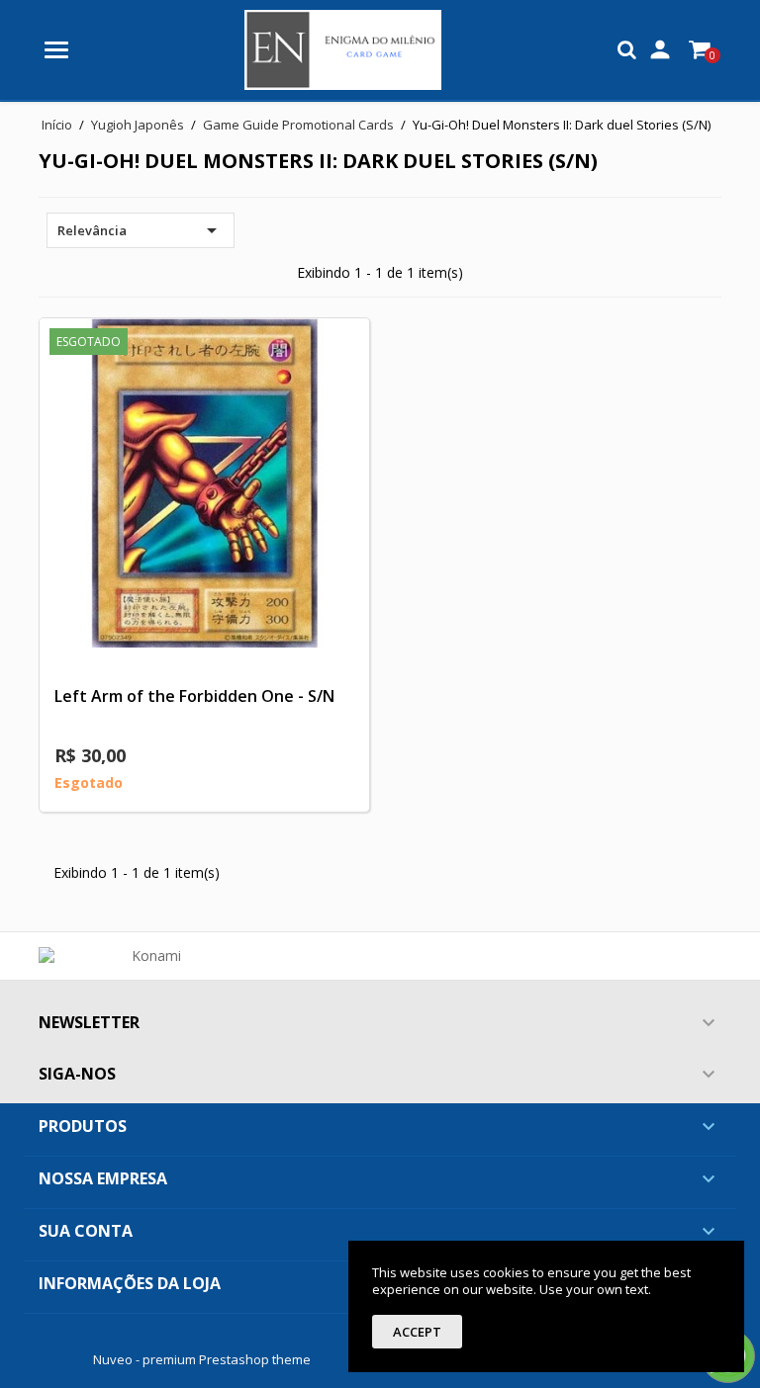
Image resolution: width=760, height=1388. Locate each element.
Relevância (140, 230)
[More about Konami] (148, 956)
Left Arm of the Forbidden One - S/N (194, 696)
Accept (417, 1332)
